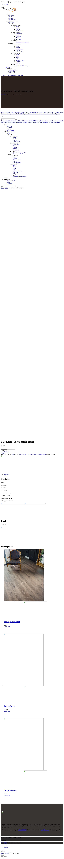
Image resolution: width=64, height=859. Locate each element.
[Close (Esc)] (1, 856)
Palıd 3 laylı (33, 454)
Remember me (15, 853)
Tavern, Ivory (9, 706)
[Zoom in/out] (6, 856)
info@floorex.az (45, 830)
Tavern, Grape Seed (12, 622)
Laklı (28, 454)
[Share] (2, 856)
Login (5, 845)
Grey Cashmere (10, 790)
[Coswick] (12, 471)
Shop (5, 94)
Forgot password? (5, 853)
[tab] (33, 474)
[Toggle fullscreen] (4, 856)
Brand (5, 475)
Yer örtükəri (43, 454)
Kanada (24, 454)
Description (6, 474)
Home (2, 94)
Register (6, 847)
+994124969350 (22, 830)
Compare (3, 453)
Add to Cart (3, 450)
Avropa (20, 454)
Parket (6, 188)
